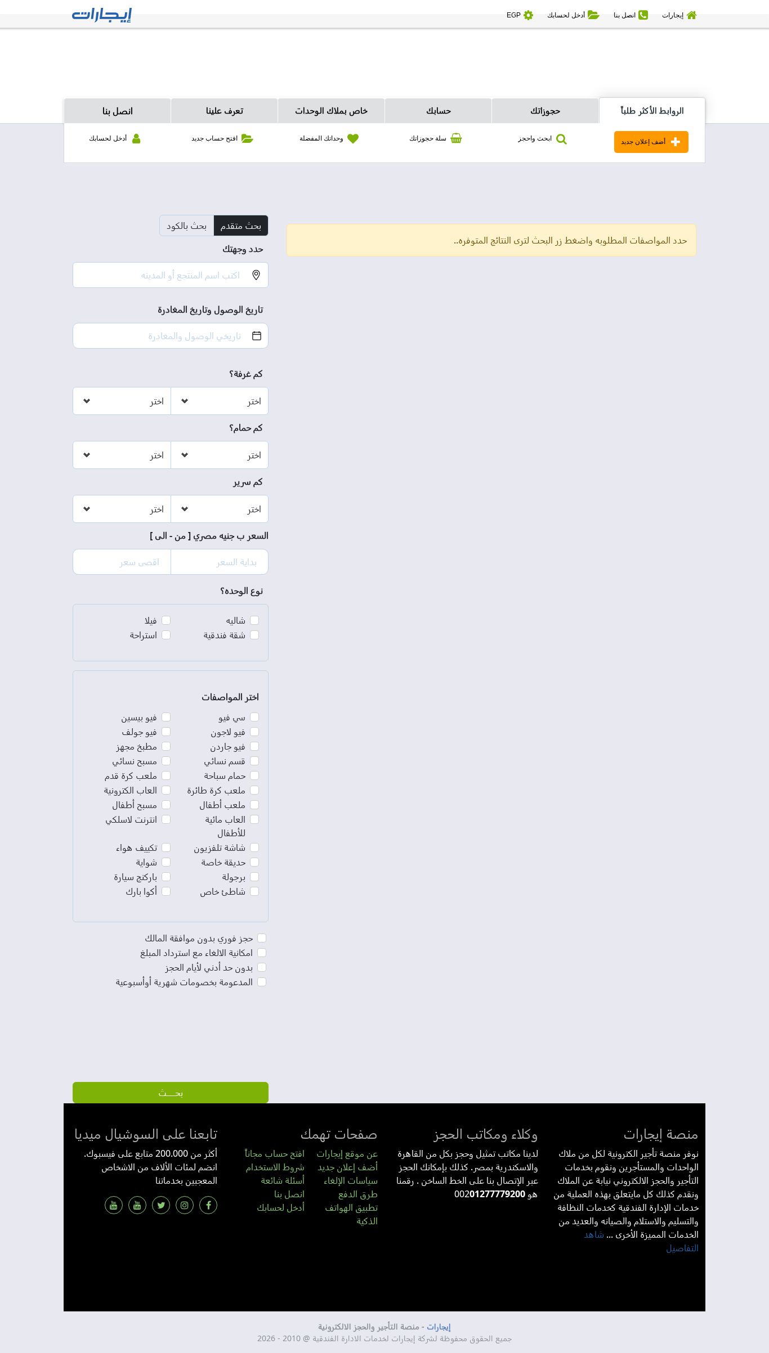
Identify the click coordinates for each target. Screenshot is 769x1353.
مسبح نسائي (134, 761)
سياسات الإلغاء (351, 1180)
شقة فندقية (224, 635)
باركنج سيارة (135, 877)
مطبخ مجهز (136, 746)
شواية (146, 862)
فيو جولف (139, 731)
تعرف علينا (224, 110)
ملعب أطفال (222, 805)
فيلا (151, 620)
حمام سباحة (224, 775)
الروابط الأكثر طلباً (652, 110)
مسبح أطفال (134, 805)
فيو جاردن (227, 746)
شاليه (235, 620)
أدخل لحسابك (281, 1207)
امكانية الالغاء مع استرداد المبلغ (196, 952)
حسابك (438, 110)
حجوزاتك (545, 110)
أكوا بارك (141, 891)
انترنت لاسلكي (131, 819)
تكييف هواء (136, 847)
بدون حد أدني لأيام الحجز (209, 967)
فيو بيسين (139, 717)
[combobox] (156, 275)
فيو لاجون (228, 731)
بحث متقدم (241, 225)
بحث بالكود (187, 225)
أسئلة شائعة (283, 1180)
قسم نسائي (224, 761)
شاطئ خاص (222, 891)
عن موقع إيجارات (347, 1153)
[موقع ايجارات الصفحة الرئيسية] (102, 14)
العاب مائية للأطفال (225, 826)
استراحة (143, 635)
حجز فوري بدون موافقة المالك (199, 938)
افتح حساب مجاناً (275, 1153)
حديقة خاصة (223, 862)
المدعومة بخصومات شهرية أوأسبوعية (184, 982)
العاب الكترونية (130, 790)
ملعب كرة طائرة (216, 790)
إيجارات (439, 1326)
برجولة (233, 877)
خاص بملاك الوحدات (331, 110)
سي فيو (231, 717)
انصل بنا (117, 111)
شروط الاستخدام (275, 1167)
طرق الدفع (358, 1194)
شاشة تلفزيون (219, 847)
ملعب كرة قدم (131, 775)
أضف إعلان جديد (348, 1167)
